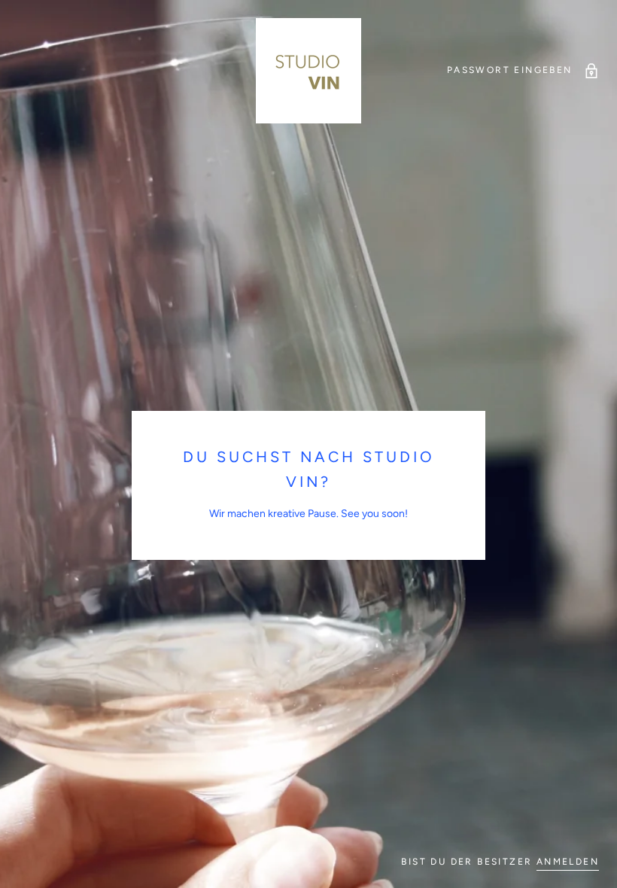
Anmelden (567, 861)
